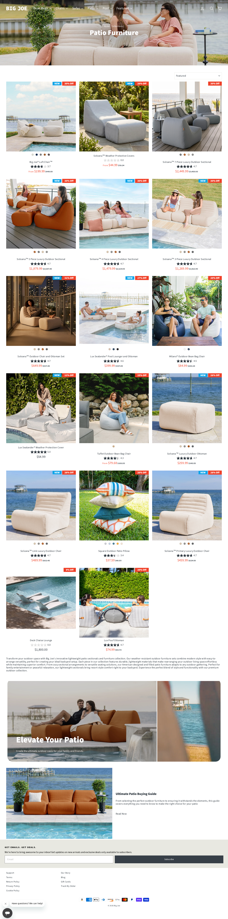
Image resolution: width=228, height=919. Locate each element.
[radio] (32, 154)
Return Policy (12, 881)
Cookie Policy (12, 890)
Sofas (76, 8)
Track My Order (68, 886)
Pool (106, 8)
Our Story (65, 872)
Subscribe (169, 859)
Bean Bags (41, 8)
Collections (117, 26)
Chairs (60, 8)
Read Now (121, 813)
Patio (92, 8)
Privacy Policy (13, 886)
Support (10, 872)
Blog (63, 877)
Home (107, 26)
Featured (123, 8)
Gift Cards (66, 881)
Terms (9, 877)
